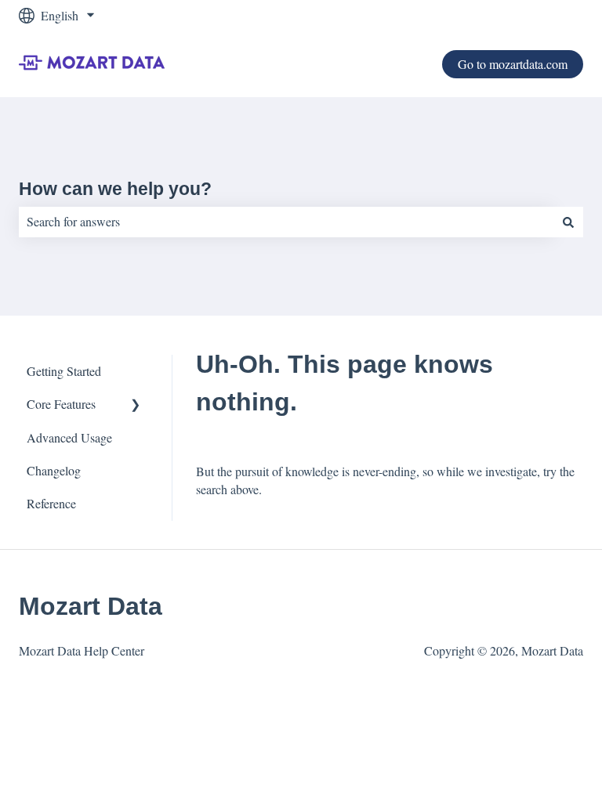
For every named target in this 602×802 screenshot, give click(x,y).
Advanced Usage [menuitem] (69, 437)
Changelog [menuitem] (54, 470)
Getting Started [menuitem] (64, 371)
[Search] (568, 222)
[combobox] (286, 222)
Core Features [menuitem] (61, 404)
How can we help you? (115, 189)
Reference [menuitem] (51, 503)
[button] (135, 405)
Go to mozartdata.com (513, 64)
